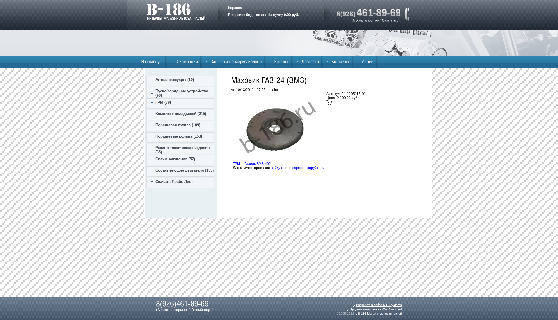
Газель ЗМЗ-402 (257, 164)
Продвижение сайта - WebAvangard (376, 309)
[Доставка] (307, 61)
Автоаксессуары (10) (174, 80)
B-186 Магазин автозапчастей (380, 313)
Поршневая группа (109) (177, 125)
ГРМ (236, 164)
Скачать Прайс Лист (174, 181)
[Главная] (149, 61)
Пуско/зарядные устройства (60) (181, 93)
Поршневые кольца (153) (178, 136)
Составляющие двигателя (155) (184, 170)
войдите (278, 168)
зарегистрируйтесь (308, 168)
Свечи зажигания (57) (175, 159)
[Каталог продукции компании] (278, 61)
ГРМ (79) (163, 102)
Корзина (235, 8)
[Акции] (364, 61)
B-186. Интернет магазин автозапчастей (176, 11)
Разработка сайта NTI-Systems (379, 305)
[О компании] (183, 61)
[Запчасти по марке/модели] (233, 61)
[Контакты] (337, 61)
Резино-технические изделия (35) (182, 149)
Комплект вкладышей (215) (180, 114)
